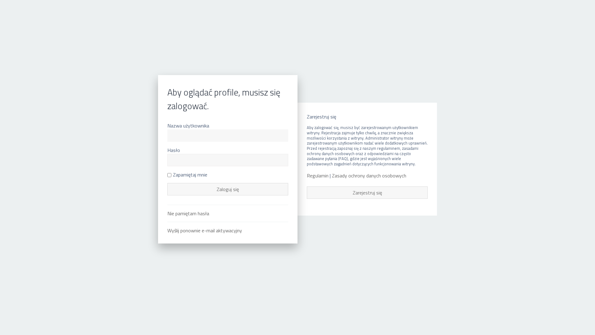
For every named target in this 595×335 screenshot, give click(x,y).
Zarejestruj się (367, 192)
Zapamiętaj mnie (190, 174)
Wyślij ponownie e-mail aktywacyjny (204, 230)
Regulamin (317, 175)
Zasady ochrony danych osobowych (369, 175)
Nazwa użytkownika (188, 125)
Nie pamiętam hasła (188, 213)
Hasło (173, 150)
